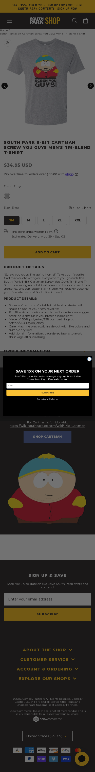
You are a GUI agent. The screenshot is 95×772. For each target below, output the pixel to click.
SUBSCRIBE (48, 393)
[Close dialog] (89, 359)
